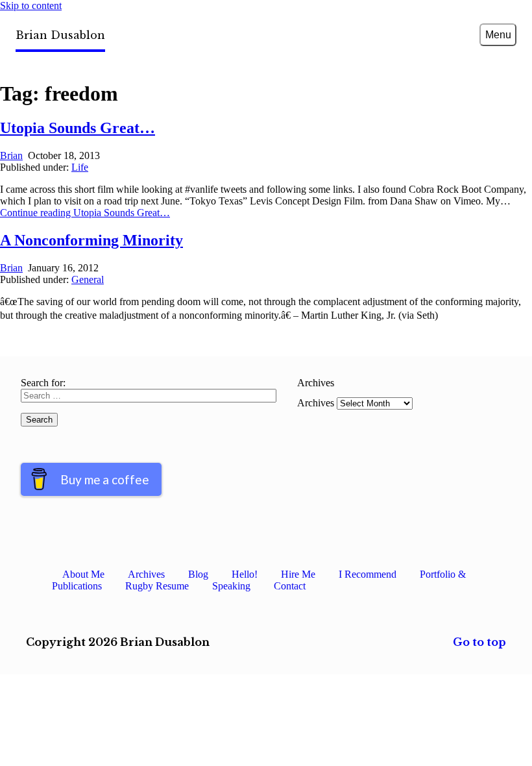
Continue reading (85, 212)
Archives (315, 402)
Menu (498, 34)
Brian (11, 155)
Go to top (479, 642)
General (87, 279)
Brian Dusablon (60, 35)
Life (79, 167)
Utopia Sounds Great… (77, 127)
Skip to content (31, 5)
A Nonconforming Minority (91, 240)
